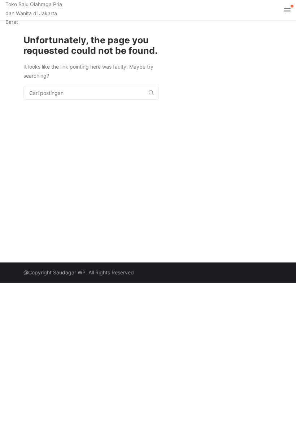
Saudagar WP (69, 272)
